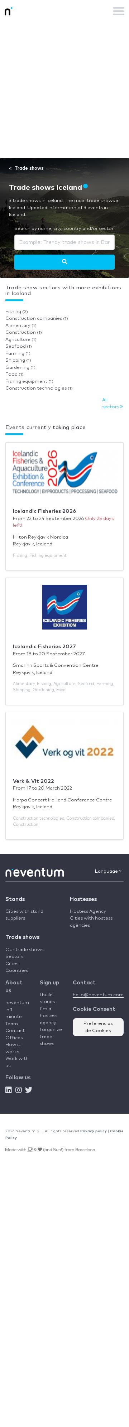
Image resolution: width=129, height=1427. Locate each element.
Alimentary (21, 325)
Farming (17, 353)
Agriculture (21, 339)
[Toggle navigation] (118, 11)
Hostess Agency (88, 911)
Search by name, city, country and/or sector (64, 228)
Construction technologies (39, 388)
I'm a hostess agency (48, 1016)
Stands (15, 899)
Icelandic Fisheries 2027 (44, 646)
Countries (16, 970)
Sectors (14, 956)
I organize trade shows (51, 1036)
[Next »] (64, 262)
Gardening (20, 367)
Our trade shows (24, 950)
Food (14, 374)
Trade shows (22, 937)
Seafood (18, 346)
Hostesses (83, 899)
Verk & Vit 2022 (33, 781)
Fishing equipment (29, 381)
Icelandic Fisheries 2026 (44, 511)
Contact (15, 1030)
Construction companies (36, 318)
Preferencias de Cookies (98, 1027)
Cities (11, 963)
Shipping (18, 360)
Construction (23, 332)
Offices (14, 1038)
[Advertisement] (64, 89)
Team (11, 1024)
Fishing (16, 311)
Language (107, 871)
